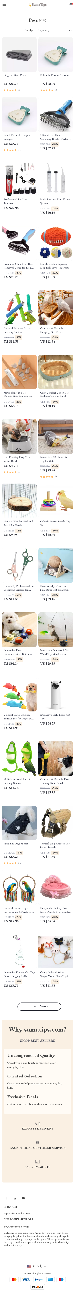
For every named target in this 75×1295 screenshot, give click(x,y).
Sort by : (29, 30)
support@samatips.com (17, 1213)
